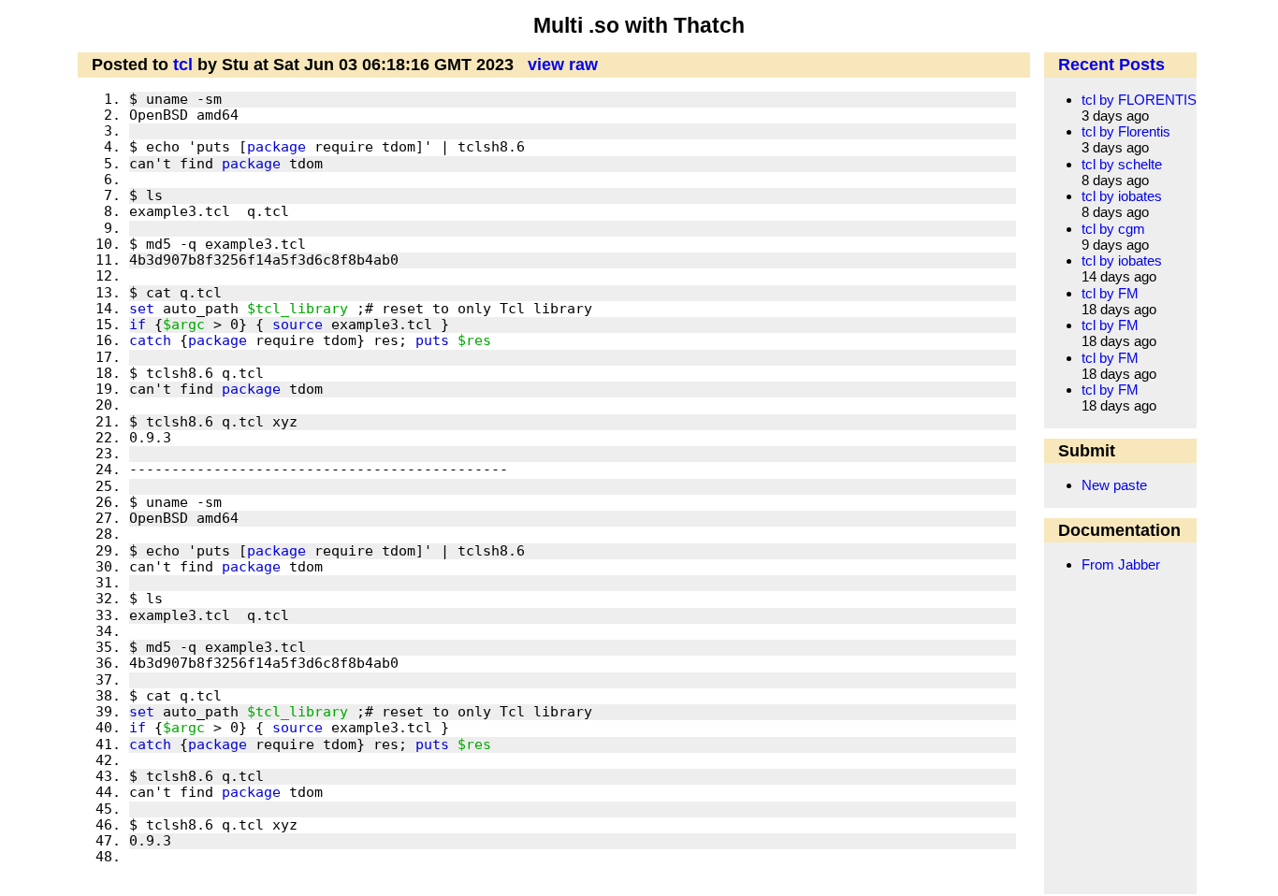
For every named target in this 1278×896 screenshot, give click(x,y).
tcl (183, 64)
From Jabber (1121, 564)
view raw (563, 64)
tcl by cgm (1113, 229)
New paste (1114, 485)
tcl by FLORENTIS (1139, 100)
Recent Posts (1111, 64)
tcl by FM (1110, 293)
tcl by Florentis (1126, 131)
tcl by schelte (1122, 164)
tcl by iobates (1122, 196)
